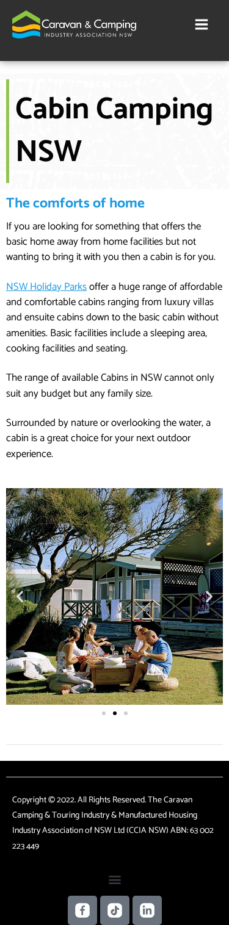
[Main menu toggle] (202, 24)
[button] (19, 596)
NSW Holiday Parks (46, 286)
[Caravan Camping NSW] (74, 24)
